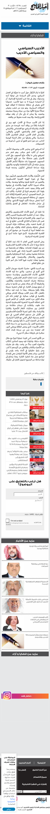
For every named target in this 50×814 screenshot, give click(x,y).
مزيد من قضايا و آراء (25, 653)
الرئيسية (41, 763)
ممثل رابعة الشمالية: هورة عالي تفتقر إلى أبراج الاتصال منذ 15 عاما (17, 428)
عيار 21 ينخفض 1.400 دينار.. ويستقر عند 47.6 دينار (18, 402)
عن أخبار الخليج (40, 770)
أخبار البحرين (25, 763)
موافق (9, 809)
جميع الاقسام (40, 777)
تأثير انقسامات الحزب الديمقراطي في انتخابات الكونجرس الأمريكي (39, 619)
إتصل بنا (22, 770)
